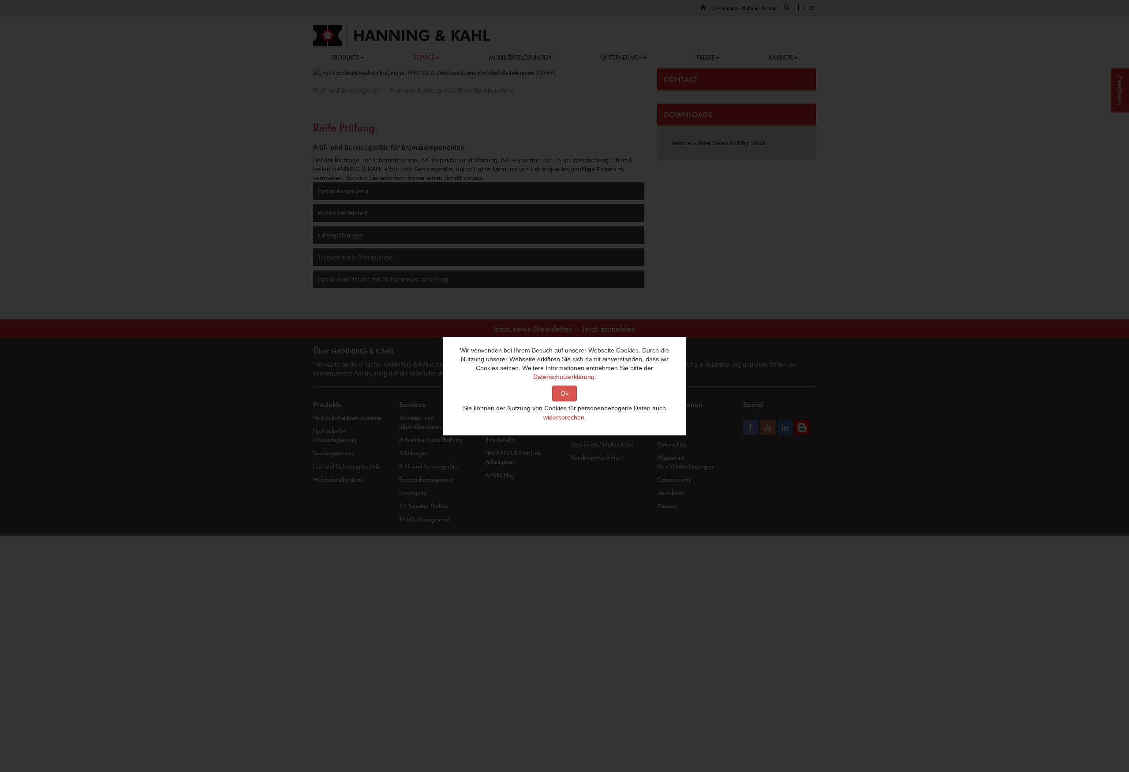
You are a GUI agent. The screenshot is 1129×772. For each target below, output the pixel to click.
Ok (564, 393)
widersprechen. (564, 417)
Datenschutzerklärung (563, 376)
